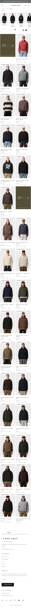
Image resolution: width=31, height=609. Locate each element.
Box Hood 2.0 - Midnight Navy (22, 367)
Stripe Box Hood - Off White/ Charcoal (6, 119)
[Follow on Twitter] (6, 600)
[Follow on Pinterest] (15, 600)
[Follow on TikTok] (23, 600)
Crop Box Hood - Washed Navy (7, 305)
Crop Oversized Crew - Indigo (22, 243)
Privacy (3, 563)
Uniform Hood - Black (21, 459)
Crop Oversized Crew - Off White (8, 274)
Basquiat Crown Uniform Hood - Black (22, 181)
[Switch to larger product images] (23, 30)
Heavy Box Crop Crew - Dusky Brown (22, 119)
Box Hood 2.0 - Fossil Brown (8, 459)
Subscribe (8, 584)
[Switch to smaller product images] (26, 30)
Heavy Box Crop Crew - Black (22, 150)
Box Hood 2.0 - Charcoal (7, 428)
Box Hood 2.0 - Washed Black (6, 212)
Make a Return (5, 559)
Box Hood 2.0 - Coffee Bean (23, 489)
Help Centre (4, 556)
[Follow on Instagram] (10, 600)
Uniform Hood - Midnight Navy (22, 398)
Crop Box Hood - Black (6, 489)
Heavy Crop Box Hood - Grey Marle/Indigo (23, 519)
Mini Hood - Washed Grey (22, 88)
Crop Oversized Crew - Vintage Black (6, 336)
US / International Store (7, 595)
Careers (3, 566)
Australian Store (6, 593)
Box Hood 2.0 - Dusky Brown (8, 242)
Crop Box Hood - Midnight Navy (22, 429)
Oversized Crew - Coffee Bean (7, 398)
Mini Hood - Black (5, 88)
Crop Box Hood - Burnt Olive (22, 305)
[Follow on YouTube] (19, 600)
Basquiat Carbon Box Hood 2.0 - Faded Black (8, 181)
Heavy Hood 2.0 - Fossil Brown (22, 336)
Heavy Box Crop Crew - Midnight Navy (6, 150)
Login (3, 561)
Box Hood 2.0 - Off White (22, 273)
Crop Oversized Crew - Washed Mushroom (6, 367)
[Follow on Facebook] (2, 600)
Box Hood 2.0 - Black (6, 518)
